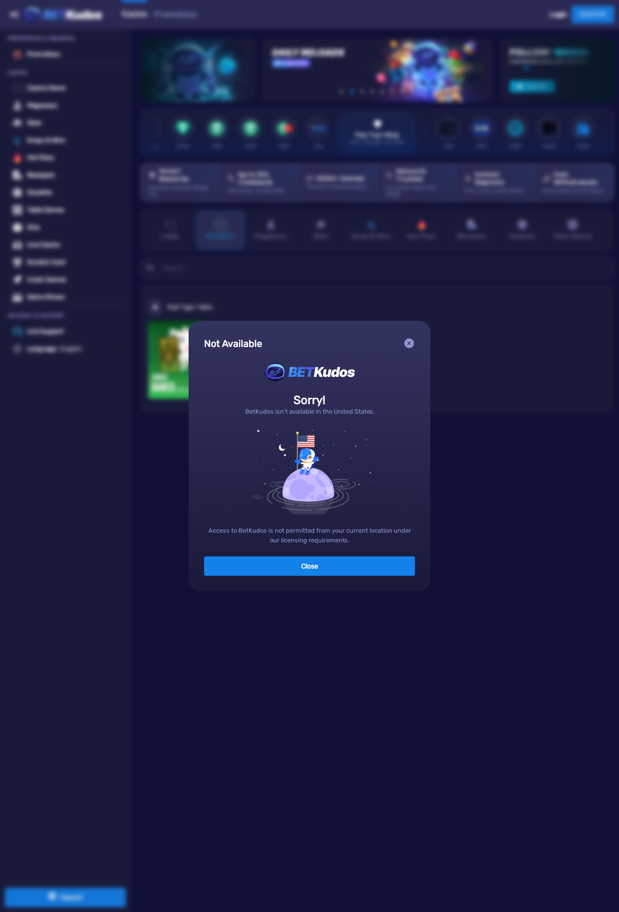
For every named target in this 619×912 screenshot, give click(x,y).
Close (309, 566)
